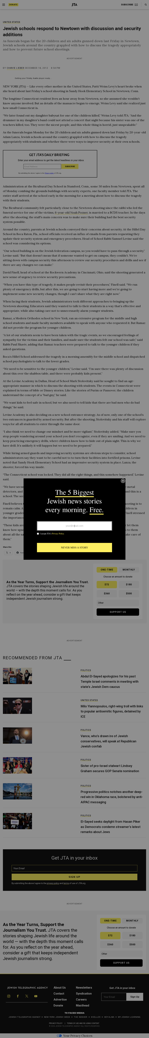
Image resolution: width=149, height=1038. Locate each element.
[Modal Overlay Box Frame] (74, 519)
